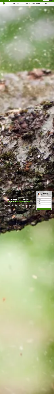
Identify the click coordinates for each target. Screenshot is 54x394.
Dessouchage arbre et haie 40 (33, 3)
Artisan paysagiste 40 (22, 3)
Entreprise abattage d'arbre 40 (51, 4)
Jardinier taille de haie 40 (42, 4)
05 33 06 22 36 (5, 0)
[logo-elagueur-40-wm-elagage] (6, 4)
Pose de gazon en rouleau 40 (38, 3)
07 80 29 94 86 (12, 0)
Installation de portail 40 (46, 3)
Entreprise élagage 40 (14, 3)
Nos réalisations (12, 201)
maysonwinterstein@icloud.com (22, 0)
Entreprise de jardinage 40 (18, 3)
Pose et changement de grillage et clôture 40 (27, 3)
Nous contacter (24, 201)
